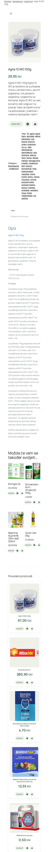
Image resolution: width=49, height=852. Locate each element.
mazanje (25, 174)
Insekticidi (28, 1)
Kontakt (16, 124)
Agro (24, 136)
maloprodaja (27, 171)
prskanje (25, 190)
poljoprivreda (28, 182)
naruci (36, 176)
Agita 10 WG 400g (24, 616)
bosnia (31, 141)
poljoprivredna (28, 184)
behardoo (26, 139)
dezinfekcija (27, 152)
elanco (33, 155)
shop (24, 193)
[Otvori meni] (11, 13)
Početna (7, 1)
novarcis (25, 179)
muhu (30, 176)
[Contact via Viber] (28, 124)
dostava (25, 155)
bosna (24, 141)
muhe (24, 176)
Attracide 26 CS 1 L (24, 670)
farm (24, 157)
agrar (37, 133)
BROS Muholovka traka (24, 835)
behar (37, 136)
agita (32, 133)
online (33, 179)
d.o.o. (24, 147)
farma (29, 157)
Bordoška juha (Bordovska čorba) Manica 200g (24, 725)
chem (24, 144)
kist (23, 166)
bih (32, 139)
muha (32, 174)
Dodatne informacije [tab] (19, 216)
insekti (25, 163)
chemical (31, 144)
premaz (31, 187)
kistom (29, 166)
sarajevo (34, 190)
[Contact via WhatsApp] (35, 124)
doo (35, 152)
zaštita (25, 198)
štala (29, 193)
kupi (34, 168)
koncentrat (27, 168)
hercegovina (34, 160)
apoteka (30, 136)
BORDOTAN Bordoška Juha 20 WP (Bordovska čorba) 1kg (24, 780)
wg (34, 195)
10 (28, 133)
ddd (29, 147)
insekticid (33, 163)
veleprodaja (27, 195)
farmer (35, 157)
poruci (24, 187)
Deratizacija (18, 1)
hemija (24, 160)
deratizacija (27, 149)
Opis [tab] (13, 210)
